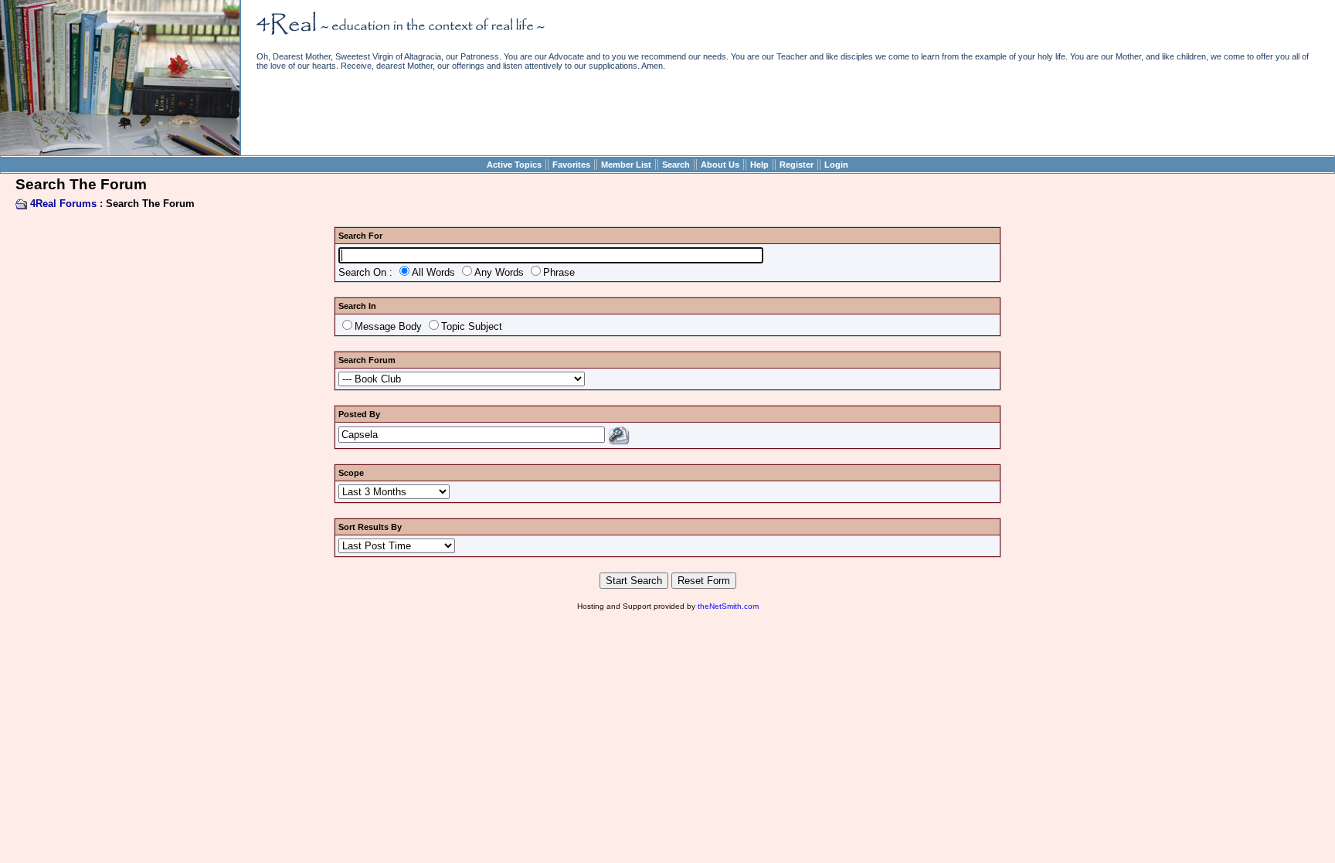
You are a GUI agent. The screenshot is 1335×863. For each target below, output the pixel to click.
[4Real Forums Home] (119, 152)
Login (836, 164)
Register (797, 164)
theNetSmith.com (728, 606)
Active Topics (514, 164)
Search (676, 164)
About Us (720, 164)
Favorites (571, 164)
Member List (626, 164)
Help (759, 164)
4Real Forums (63, 203)
